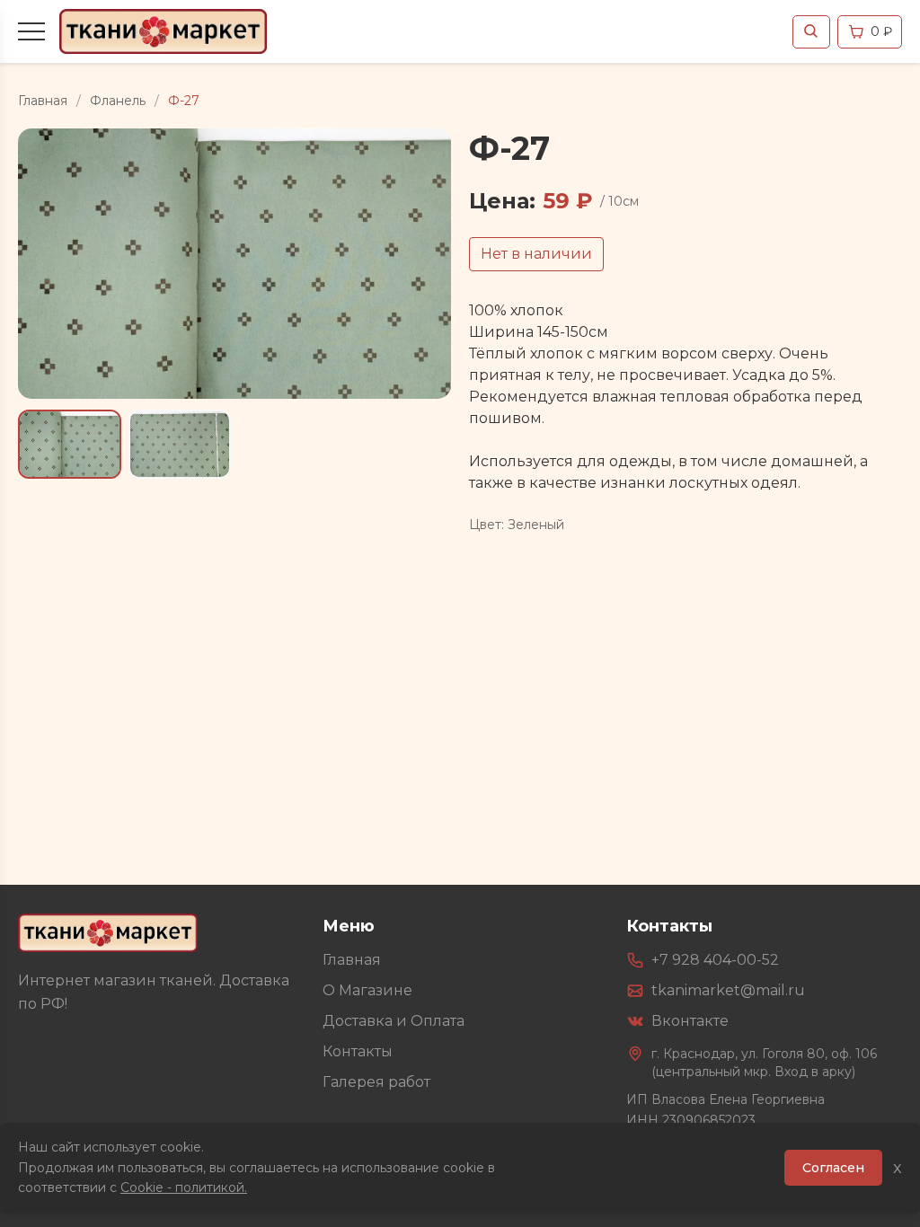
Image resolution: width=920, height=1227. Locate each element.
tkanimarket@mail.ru (728, 990)
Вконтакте (690, 1020)
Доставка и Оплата (393, 1020)
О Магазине (367, 990)
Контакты (358, 1051)
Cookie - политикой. (183, 1187)
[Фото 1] (69, 444)
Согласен (833, 1168)
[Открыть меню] (31, 31)
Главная (42, 101)
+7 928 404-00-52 (715, 959)
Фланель (118, 101)
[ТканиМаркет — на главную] (108, 933)
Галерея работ (376, 1081)
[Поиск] (811, 32)
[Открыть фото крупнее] (234, 263)
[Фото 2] (180, 444)
